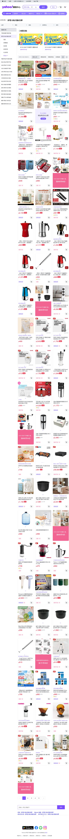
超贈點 (63, 13)
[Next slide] (33, 69)
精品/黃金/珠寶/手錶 (6, 62)
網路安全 (38, 835)
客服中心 (19, 835)
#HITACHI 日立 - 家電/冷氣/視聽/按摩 (48, 814)
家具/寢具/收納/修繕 (6, 94)
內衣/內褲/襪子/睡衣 (6, 68)
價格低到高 (43, 57)
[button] (19, 43)
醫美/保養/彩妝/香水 (6, 75)
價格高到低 (51, 57)
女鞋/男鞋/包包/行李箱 (6, 71)
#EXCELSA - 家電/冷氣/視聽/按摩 (27, 814)
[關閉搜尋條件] (32, 7)
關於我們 (25, 835)
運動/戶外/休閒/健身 (6, 97)
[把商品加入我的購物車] (31, 89)
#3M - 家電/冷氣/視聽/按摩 (25, 812)
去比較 (43, 119)
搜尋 (61, 807)
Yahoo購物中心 (11, 7)
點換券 (16, 13)
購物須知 (32, 835)
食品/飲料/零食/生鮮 (6, 81)
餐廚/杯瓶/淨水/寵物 (6, 91)
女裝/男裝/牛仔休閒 (6, 65)
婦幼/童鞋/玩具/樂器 (6, 87)
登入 (53, 7)
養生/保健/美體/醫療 (6, 84)
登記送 (24, 13)
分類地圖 (50, 835)
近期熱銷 (58, 57)
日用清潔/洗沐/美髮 (6, 78)
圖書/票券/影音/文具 (6, 103)
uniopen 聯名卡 (51, 13)
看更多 (38, 13)
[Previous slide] (19, 69)
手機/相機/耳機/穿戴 (6, 33)
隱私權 (44, 835)
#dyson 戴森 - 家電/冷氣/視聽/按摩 (43, 812)
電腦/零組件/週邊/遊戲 (6, 59)
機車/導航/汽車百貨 (6, 100)
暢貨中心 (31, 13)
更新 (46, 832)
